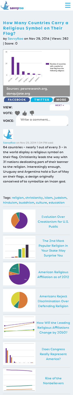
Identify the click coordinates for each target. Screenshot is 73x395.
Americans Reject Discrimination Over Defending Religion (53, 301)
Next (58, 105)
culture (41, 202)
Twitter (41, 99)
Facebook (17, 99)
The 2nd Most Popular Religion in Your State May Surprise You (53, 248)
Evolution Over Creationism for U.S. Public (53, 222)
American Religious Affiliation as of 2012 (53, 274)
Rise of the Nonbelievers (53, 380)
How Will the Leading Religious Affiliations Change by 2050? (53, 328)
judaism (60, 197)
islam (48, 197)
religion (18, 197)
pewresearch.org (33, 88)
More (61, 99)
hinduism (10, 202)
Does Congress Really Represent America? (53, 354)
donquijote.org (18, 93)
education (57, 202)
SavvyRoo (15, 38)
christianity (34, 197)
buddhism (26, 202)
